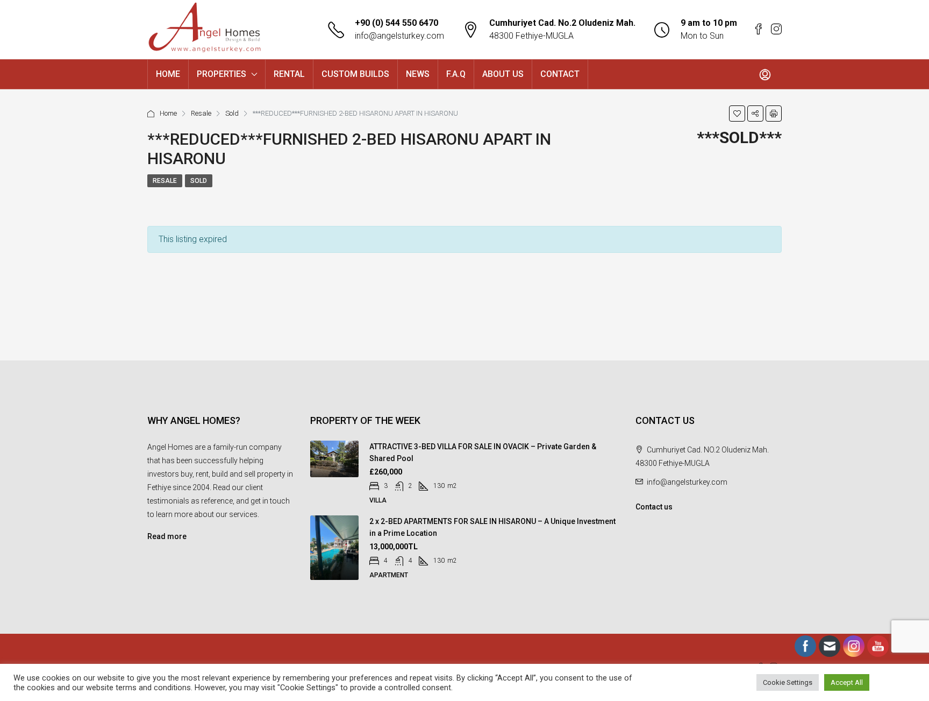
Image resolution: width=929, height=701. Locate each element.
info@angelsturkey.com (399, 36)
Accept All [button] (847, 682)
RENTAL (289, 74)
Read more (167, 536)
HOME (168, 74)
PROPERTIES (221, 74)
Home (168, 113)
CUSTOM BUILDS (355, 74)
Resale (201, 113)
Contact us (654, 506)
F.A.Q (456, 74)
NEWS (418, 74)
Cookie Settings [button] (787, 682)
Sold (232, 113)
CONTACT (560, 74)
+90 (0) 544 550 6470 (396, 23)
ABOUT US (503, 74)
